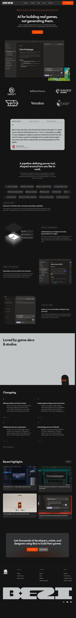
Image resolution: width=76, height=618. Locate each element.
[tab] (20, 122)
